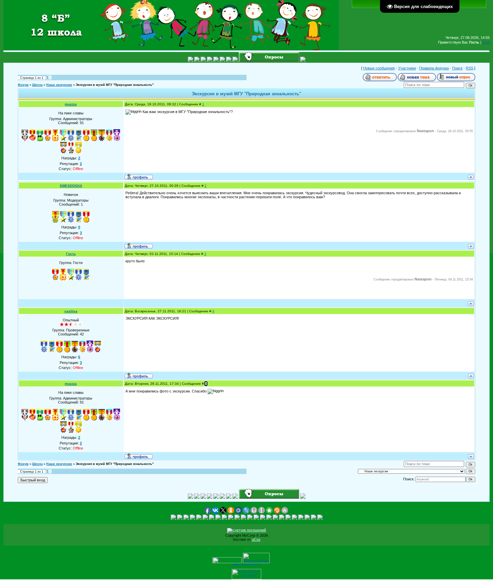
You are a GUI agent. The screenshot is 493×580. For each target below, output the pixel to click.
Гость (71, 254)
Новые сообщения (379, 68)
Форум (23, 85)
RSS (486, 42)
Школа (37, 85)
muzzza (71, 104)
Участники (407, 68)
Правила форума (434, 68)
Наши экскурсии (59, 85)
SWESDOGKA (71, 186)
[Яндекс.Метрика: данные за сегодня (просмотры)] (256, 558)
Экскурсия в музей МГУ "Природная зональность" (115, 85)
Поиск (457, 68)
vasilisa (70, 311)
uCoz (256, 539)
